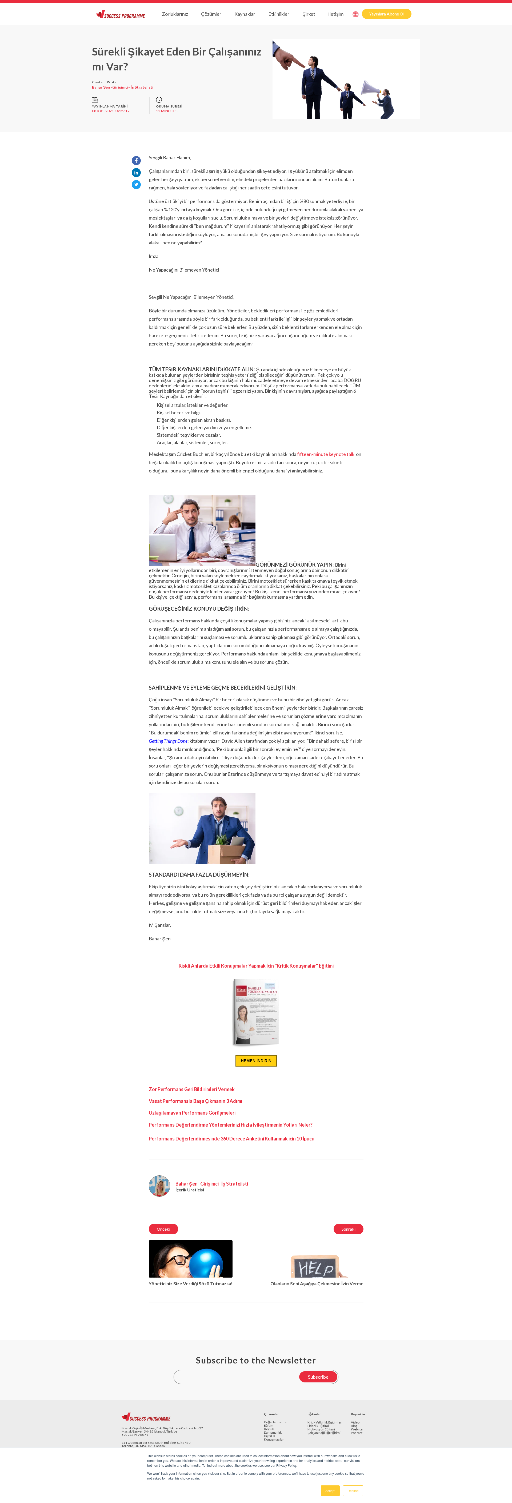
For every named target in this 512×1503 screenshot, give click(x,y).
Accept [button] (330, 1490)
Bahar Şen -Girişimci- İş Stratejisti (122, 87)
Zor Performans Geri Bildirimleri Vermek (192, 1089)
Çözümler (211, 14)
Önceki (163, 1228)
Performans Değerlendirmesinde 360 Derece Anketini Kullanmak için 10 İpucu (231, 1139)
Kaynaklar (244, 14)
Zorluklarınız (175, 14)
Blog (354, 1426)
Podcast (356, 1433)
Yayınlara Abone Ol (386, 13)
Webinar (357, 1429)
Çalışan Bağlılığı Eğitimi (324, 1433)
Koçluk (269, 1429)
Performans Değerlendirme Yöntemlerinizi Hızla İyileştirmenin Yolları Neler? (231, 1125)
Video (355, 1422)
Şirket (308, 14)
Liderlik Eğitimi (318, 1426)
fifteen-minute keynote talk (325, 454)
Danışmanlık (273, 1432)
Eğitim (268, 1426)
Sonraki (348, 1228)
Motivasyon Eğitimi (321, 1429)
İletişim (335, 14)
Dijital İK (269, 1436)
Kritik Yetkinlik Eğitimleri (324, 1422)
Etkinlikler (278, 14)
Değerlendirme (275, 1422)
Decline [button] (353, 1490)
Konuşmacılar (274, 1439)
